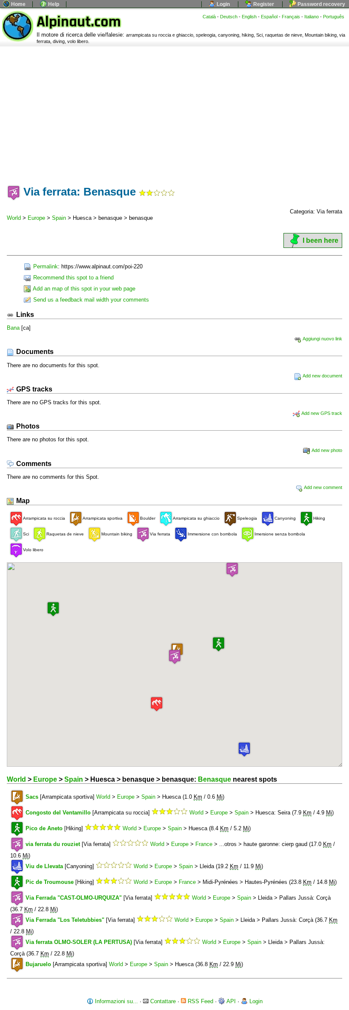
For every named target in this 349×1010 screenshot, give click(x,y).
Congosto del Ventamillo (58, 812)
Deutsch (228, 16)
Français (291, 16)
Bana (13, 328)
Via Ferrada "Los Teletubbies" (65, 920)
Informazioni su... (115, 1001)
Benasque (214, 779)
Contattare (162, 1001)
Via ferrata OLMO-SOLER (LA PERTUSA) (79, 942)
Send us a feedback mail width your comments (90, 299)
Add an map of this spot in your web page (83, 288)
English (249, 16)
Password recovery (320, 4)
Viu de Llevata (44, 866)
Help (53, 4)
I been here (320, 240)
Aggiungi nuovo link (322, 338)
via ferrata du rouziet (53, 844)
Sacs (32, 797)
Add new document (322, 375)
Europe (36, 218)
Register (263, 4)
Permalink (44, 266)
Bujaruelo (38, 964)
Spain (59, 218)
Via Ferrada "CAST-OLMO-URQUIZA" (74, 898)
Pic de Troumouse (50, 882)
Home (18, 4)
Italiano (311, 16)
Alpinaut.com (79, 22)
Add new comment (322, 487)
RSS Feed (199, 1001)
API (230, 1001)
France (203, 844)
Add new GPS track (321, 413)
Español (269, 16)
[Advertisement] (174, 110)
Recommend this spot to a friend (72, 277)
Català (209, 16)
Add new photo (326, 450)
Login (222, 4)
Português (333, 16)
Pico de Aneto (44, 828)
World (14, 218)
